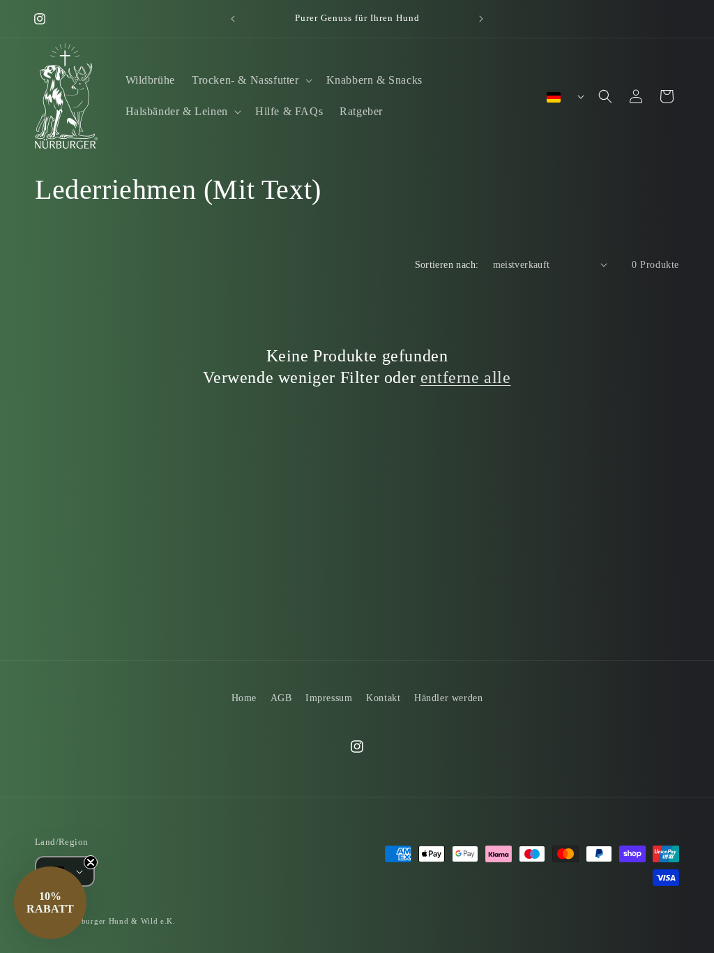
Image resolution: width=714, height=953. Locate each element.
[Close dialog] (505, 329)
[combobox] (383, 566)
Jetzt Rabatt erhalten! (433, 597)
